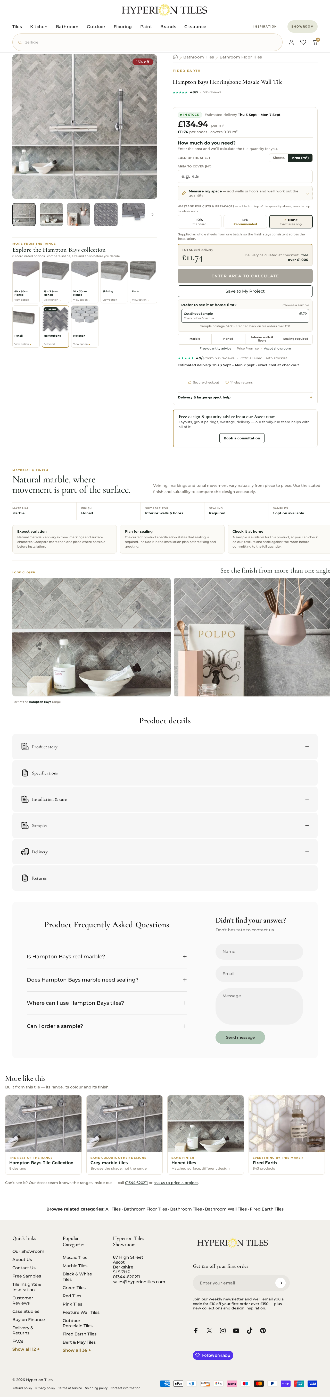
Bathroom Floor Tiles (241, 56)
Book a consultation (242, 438)
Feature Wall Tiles (81, 1312)
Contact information (125, 1388)
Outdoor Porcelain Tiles (78, 1323)
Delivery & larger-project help (204, 397)
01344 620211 (136, 1182)
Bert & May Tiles (79, 1342)
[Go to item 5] (133, 214)
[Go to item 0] (24, 214)
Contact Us (24, 1267)
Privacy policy (45, 1388)
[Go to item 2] (51, 214)
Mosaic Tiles (75, 1257)
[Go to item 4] (106, 214)
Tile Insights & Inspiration (26, 1287)
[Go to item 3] (78, 214)
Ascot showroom (277, 348)
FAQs (17, 1341)
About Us (22, 1259)
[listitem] (26, 282)
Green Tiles (74, 1287)
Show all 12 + (26, 1349)
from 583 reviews (206, 358)
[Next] (144, 135)
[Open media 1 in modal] (84, 126)
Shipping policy (96, 1388)
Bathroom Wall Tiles (226, 1209)
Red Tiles (72, 1295)
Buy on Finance (28, 1319)
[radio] (199, 221)
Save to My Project (245, 291)
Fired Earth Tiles (267, 1209)
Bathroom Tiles (198, 56)
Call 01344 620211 (198, 438)
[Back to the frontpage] (175, 56)
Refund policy (22, 1388)
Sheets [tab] (279, 158)
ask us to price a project (176, 1182)
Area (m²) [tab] (300, 158)
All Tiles (113, 1209)
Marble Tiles (75, 1265)
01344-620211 (126, 1276)
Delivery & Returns (22, 1330)
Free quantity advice (215, 348)
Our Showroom (28, 1251)
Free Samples (26, 1276)
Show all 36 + (77, 1350)
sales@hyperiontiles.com (139, 1281)
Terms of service (70, 1388)
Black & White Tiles (77, 1276)
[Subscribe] (280, 1283)
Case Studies (25, 1311)
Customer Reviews (22, 1300)
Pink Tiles (72, 1304)
